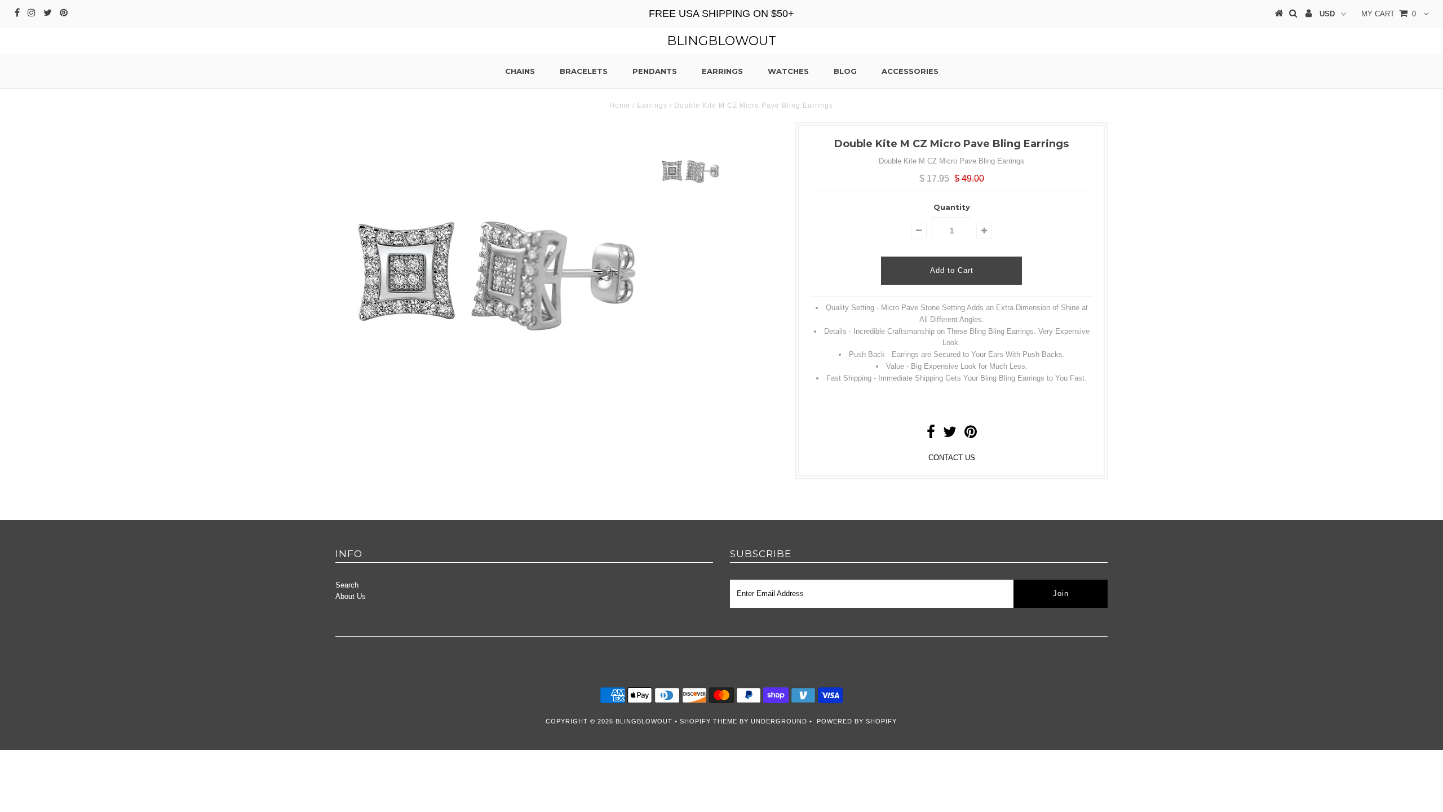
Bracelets (584, 71)
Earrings (722, 71)
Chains (520, 71)
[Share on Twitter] (950, 434)
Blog (845, 71)
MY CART (1388, 14)
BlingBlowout (721, 40)
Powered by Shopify (857, 721)
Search (346, 585)
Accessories (910, 71)
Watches (788, 71)
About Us (350, 596)
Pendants (654, 71)
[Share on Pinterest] (970, 434)
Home (619, 105)
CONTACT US (951, 457)
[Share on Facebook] (931, 434)
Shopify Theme (708, 721)
